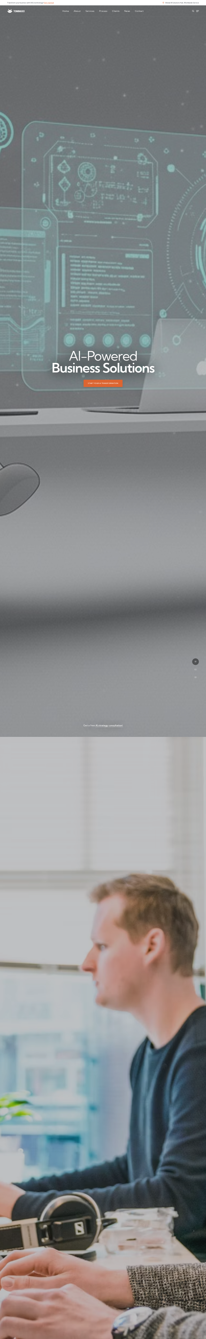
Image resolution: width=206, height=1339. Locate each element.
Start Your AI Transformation (103, 684)
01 (195, 662)
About (77, 11)
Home (65, 11)
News (127, 11)
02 (195, 669)
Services (89, 11)
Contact (139, 11)
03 (195, 677)
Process (103, 11)
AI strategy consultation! (109, 1327)
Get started (49, 3)
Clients (116, 11)
